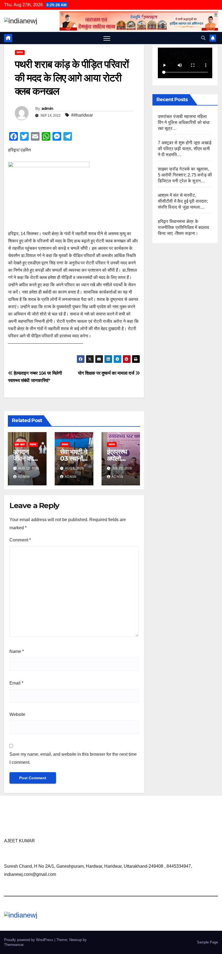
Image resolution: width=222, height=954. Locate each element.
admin (47, 108)
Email (16, 683)
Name (16, 651)
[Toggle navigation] (106, 38)
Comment (20, 540)
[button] (203, 38)
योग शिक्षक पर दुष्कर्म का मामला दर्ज (106, 373)
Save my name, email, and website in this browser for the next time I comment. (73, 758)
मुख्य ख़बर (20, 444)
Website (17, 714)
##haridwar (82, 115)
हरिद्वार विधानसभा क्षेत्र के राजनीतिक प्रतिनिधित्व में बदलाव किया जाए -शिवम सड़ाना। (183, 227)
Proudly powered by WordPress (29, 940)
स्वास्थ (20, 52)
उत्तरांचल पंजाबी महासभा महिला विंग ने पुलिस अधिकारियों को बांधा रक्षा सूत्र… (184, 122)
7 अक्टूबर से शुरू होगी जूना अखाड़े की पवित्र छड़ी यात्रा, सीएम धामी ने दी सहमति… (184, 148)
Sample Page (207, 942)
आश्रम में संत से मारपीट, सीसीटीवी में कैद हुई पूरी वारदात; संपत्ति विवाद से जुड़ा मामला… (183, 201)
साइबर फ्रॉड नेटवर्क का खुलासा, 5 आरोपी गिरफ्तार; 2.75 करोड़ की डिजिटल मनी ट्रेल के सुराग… (185, 175)
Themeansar (13, 945)
